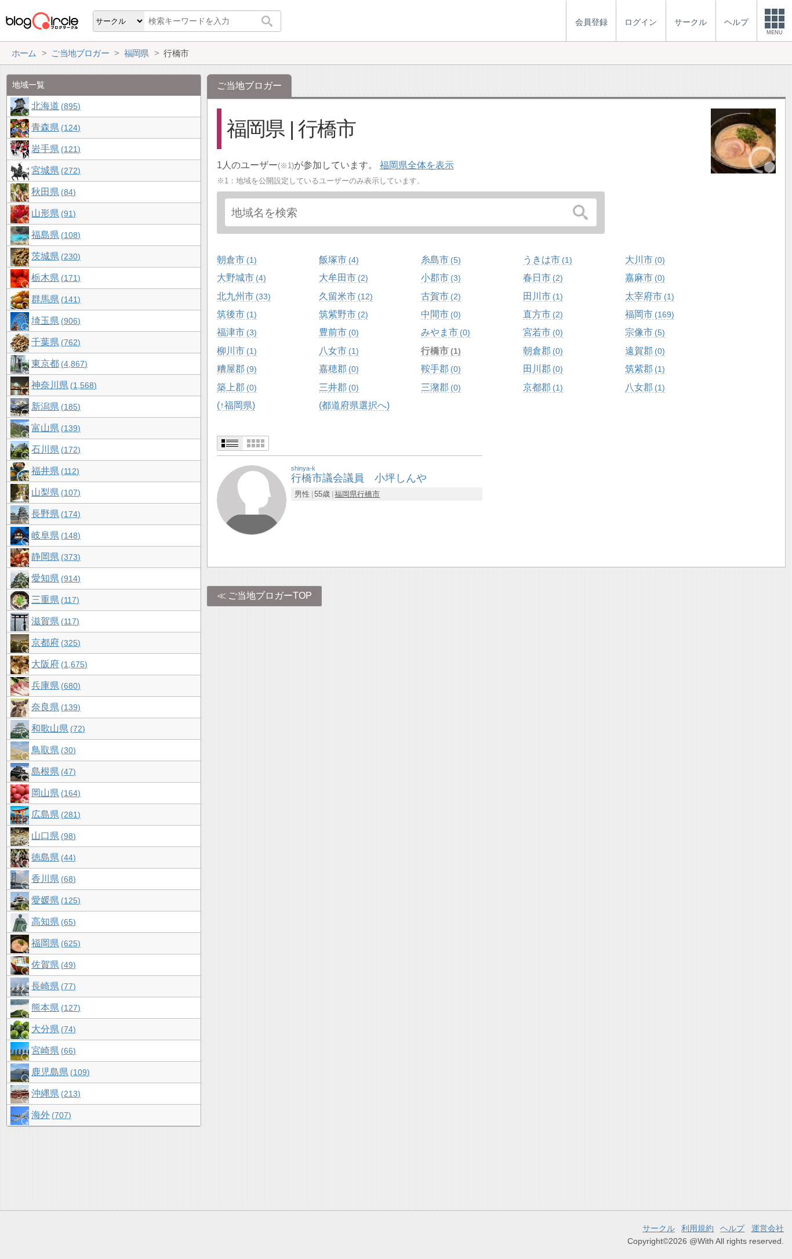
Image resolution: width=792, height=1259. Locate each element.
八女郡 (643, 387)
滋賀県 (54, 621)
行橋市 (439, 351)
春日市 (541, 278)
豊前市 (337, 332)
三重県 (54, 600)
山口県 (52, 836)
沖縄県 (54, 1093)
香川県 (52, 879)
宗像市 (643, 332)
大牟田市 (342, 278)
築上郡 (235, 387)
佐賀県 (52, 964)
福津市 (235, 332)
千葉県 (54, 342)
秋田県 (52, 192)
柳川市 (235, 351)
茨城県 (54, 256)
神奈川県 (62, 385)
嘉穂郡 (337, 369)
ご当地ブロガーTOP (270, 595)
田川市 (541, 296)
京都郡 (541, 387)
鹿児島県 (59, 1072)
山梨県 (54, 492)
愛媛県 (54, 900)
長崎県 (52, 986)
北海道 (54, 106)
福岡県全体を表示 (417, 165)
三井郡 (337, 387)
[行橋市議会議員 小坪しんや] (251, 500)
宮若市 (541, 332)
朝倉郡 (541, 351)
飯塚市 (337, 260)
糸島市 (439, 260)
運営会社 (767, 1228)
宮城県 (54, 170)
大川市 (643, 260)
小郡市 (439, 278)
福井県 (54, 471)
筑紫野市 (342, 314)
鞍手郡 (439, 369)
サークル (658, 1228)
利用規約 (697, 1228)
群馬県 (54, 299)
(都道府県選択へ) (354, 405)
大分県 (52, 1029)
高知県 (52, 922)
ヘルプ (732, 1228)
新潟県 (54, 406)
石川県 (54, 449)
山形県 (52, 213)
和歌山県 (56, 728)
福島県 (54, 235)
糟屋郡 (235, 369)
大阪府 (58, 664)
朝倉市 (235, 260)
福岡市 (648, 314)
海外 (49, 1115)
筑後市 (235, 314)
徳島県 (52, 857)
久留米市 (344, 296)
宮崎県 (52, 1050)
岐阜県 (54, 535)
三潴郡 (439, 387)
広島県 (54, 814)
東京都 (58, 363)
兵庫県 (54, 685)
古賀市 (439, 296)
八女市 (337, 351)
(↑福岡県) (236, 405)
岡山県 (54, 793)
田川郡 (541, 369)
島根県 (52, 771)
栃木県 (54, 278)
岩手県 (54, 149)
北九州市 (242, 296)
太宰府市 (648, 296)
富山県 (54, 428)
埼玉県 (54, 320)
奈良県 (54, 707)
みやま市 (444, 332)
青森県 (54, 127)
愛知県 (54, 578)
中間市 (439, 314)
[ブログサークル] (41, 20)
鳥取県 (52, 750)
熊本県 (54, 1007)
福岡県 (346, 494)
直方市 (541, 314)
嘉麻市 (643, 278)
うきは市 (546, 260)
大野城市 (240, 278)
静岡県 (54, 557)
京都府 (54, 642)
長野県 (54, 514)
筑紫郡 (643, 369)
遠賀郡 (643, 351)
